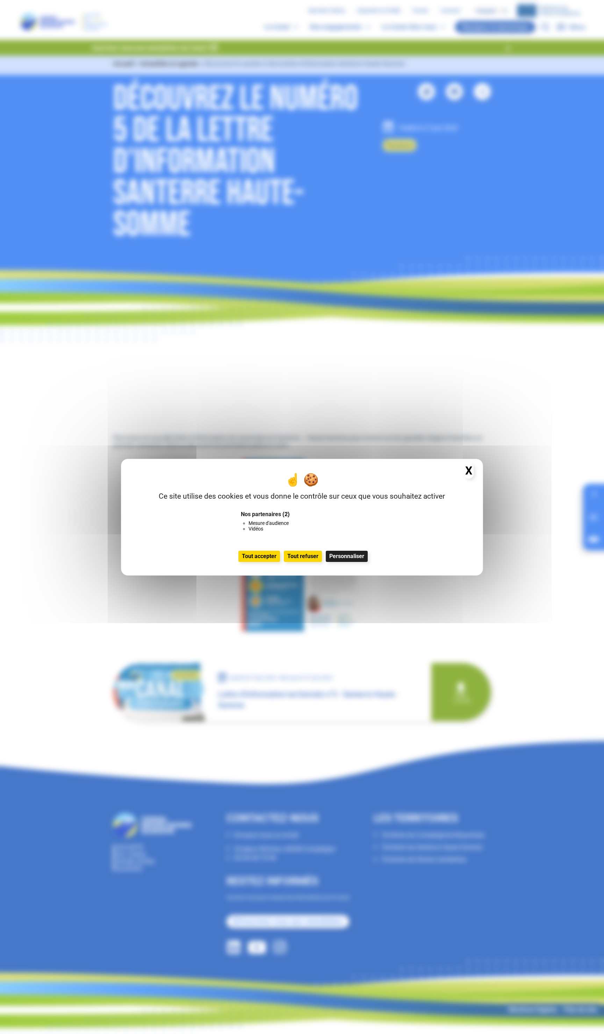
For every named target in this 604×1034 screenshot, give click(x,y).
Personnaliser (346, 556)
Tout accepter (259, 556)
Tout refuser (302, 556)
